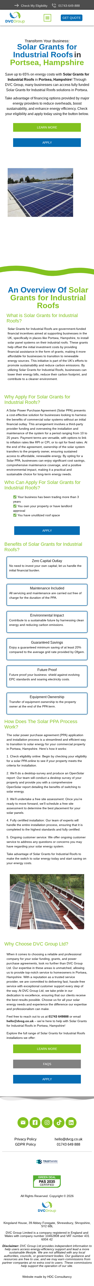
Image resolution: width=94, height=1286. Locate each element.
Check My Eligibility (34, 5)
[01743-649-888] (54, 5)
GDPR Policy (25, 1144)
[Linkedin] (71, 1122)
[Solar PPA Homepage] (47, 192)
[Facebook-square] (35, 1122)
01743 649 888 (68, 1144)
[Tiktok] (59, 1122)
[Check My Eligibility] (16, 5)
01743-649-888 (69, 5)
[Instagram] (47, 1122)
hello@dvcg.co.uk (68, 1139)
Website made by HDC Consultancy (47, 1276)
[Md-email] (22, 1122)
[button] (47, 17)
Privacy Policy (25, 1139)
